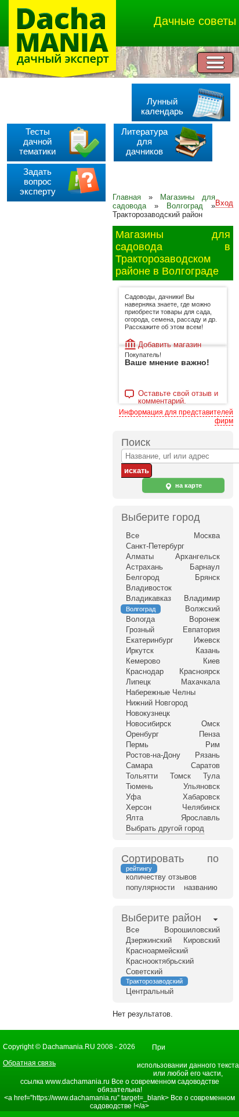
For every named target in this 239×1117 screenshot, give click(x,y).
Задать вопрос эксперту (38, 181)
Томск (180, 776)
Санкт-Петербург (155, 546)
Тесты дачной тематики (37, 141)
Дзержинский (149, 940)
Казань (207, 650)
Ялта (134, 817)
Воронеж (204, 619)
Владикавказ (148, 598)
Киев (211, 661)
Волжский (202, 608)
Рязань (207, 755)
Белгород (143, 577)
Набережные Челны (160, 692)
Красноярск (199, 671)
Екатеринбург (149, 640)
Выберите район (161, 918)
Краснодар (145, 671)
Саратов (205, 765)
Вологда (140, 619)
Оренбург (142, 734)
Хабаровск (201, 796)
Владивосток (149, 587)
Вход (224, 203)
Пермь (137, 744)
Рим (212, 744)
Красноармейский (157, 950)
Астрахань (144, 567)
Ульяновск (201, 786)
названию (201, 887)
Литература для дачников (144, 141)
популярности (150, 887)
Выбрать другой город (165, 828)
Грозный (140, 629)
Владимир (202, 598)
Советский (144, 971)
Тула (211, 776)
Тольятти (142, 776)
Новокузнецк (148, 713)
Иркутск (140, 650)
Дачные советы (195, 21)
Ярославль (200, 817)
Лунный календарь (162, 106)
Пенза (209, 734)
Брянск (207, 577)
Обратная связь (29, 1063)
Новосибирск (148, 723)
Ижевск (207, 640)
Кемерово (143, 661)
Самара (139, 765)
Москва (207, 535)
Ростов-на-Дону (153, 755)
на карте (187, 485)
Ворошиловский (192, 929)
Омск (210, 723)
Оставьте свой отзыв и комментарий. (178, 394)
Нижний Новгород (157, 702)
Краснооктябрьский (160, 961)
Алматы (140, 556)
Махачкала (200, 682)
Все (132, 535)
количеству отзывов (161, 877)
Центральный (149, 991)
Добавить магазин (169, 344)
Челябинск (201, 807)
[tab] (161, 919)
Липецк (138, 682)
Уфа (133, 796)
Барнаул (205, 567)
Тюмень (139, 786)
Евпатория (201, 629)
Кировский (201, 940)
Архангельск (197, 556)
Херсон (138, 807)
